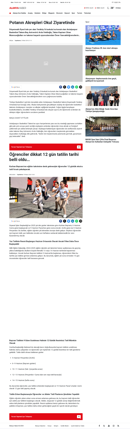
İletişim (56, 426)
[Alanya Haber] (17, 8)
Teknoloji (87, 13)
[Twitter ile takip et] (114, 2)
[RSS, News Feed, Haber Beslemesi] (120, 2)
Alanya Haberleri (40, 426)
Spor (73, 13)
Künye (49, 426)
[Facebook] (60, 87)
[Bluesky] (68, 87)
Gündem (37, 13)
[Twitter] (64, 87)
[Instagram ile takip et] (118, 2)
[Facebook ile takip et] (112, 2)
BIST (25, 2)
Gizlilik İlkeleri (65, 426)
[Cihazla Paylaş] (80, 87)
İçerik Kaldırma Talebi (77, 426)
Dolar (38, 2)
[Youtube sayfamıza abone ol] (116, 2)
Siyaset (67, 13)
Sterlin (62, 2)
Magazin (51, 13)
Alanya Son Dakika (19, 13)
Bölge (44, 13)
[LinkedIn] (72, 87)
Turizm (79, 13)
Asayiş (30, 13)
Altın (12, 2)
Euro (50, 2)
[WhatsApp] (76, 87)
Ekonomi (59, 13)
